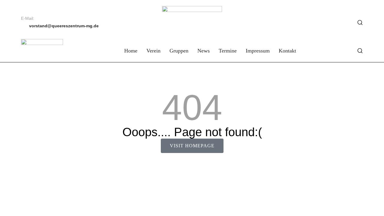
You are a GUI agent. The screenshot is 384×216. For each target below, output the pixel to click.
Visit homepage (192, 145)
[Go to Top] (375, 207)
